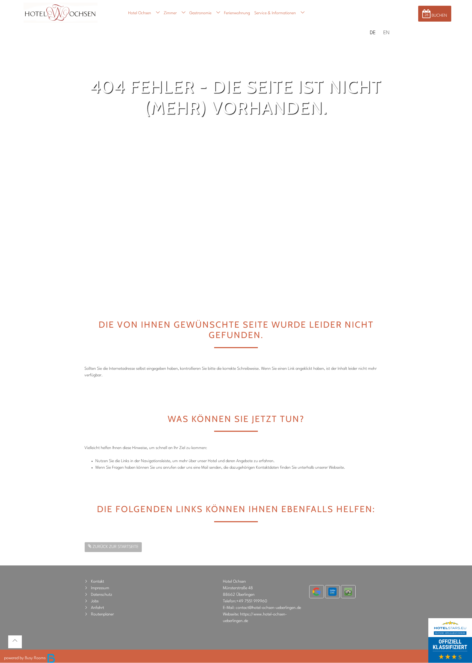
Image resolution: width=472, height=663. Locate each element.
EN (386, 32)
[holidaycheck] (332, 591)
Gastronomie (200, 13)
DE (373, 32)
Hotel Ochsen (139, 13)
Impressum (100, 588)
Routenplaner (102, 614)
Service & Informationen (275, 13)
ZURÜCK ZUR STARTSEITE (115, 547)
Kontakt (97, 582)
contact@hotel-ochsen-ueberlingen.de (268, 608)
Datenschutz (101, 595)
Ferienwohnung (237, 13)
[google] (316, 591)
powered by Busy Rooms (25, 658)
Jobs (95, 601)
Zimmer (170, 13)
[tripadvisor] (348, 591)
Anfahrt (97, 608)
